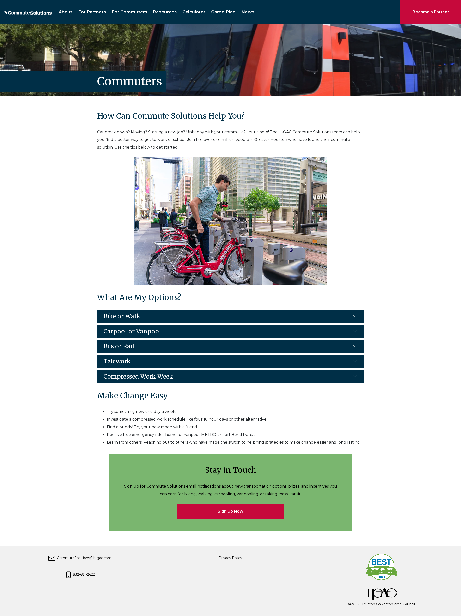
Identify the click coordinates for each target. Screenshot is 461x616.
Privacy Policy (230, 558)
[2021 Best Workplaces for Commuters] (381, 566)
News (247, 12)
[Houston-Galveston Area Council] (381, 593)
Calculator (193, 12)
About (65, 12)
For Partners (92, 12)
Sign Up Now (230, 511)
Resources (165, 12)
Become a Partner (430, 12)
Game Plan (223, 12)
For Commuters (129, 12)
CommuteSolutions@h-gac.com (83, 558)
